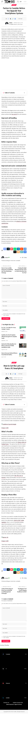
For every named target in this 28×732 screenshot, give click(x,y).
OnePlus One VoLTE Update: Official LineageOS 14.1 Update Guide (9, 336)
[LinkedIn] (26, 258)
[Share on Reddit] (21, 249)
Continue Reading (4, 645)
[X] (14, 668)
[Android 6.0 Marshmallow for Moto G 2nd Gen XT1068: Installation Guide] (23, 345)
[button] (2, 1)
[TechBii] (9, 1)
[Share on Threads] (14, 252)
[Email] (18, 252)
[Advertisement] (14, 74)
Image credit (5, 428)
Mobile (14, 362)
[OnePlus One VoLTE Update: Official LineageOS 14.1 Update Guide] (23, 336)
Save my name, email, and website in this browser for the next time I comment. (14, 314)
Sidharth (10, 22)
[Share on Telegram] (25, 249)
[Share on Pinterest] (11, 249)
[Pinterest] (14, 683)
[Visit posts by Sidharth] (6, 23)
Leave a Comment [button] (7, 600)
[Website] (20, 258)
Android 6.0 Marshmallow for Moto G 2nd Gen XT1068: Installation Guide (8, 345)
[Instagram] (24, 258)
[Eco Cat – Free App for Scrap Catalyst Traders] (23, 329)
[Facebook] (22, 258)
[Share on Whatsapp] (14, 249)
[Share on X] (10, 19)
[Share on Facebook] (8, 19)
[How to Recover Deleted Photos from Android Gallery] (23, 354)
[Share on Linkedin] (18, 249)
